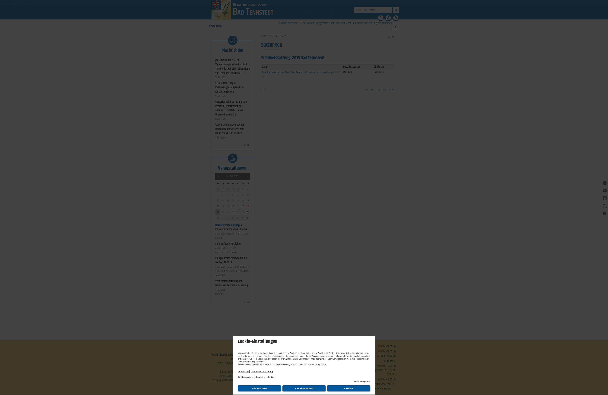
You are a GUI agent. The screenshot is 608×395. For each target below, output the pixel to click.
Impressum (243, 371)
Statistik (271, 377)
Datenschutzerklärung (262, 371)
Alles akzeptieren (259, 388)
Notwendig (246, 377)
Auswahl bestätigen (304, 388)
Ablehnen (348, 388)
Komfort (259, 377)
